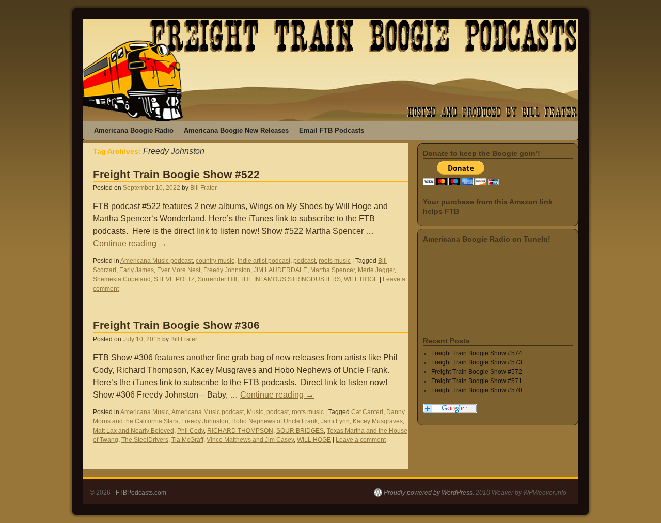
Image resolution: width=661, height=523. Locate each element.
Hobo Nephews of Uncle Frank (274, 421)
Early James (136, 270)
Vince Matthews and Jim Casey (250, 439)
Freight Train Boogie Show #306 (176, 325)
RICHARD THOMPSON (240, 430)
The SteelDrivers (144, 439)
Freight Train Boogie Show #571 (476, 381)
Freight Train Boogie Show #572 (476, 371)
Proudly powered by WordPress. (429, 492)
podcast (304, 260)
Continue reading (130, 243)
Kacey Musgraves (378, 421)
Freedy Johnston (226, 270)
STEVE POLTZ (174, 279)
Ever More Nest (178, 270)
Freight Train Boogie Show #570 (476, 390)
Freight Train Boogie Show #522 (176, 174)
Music (255, 412)
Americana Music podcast (156, 260)
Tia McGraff (187, 439)
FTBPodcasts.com (141, 492)
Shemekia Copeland (122, 279)
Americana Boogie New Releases (236, 130)
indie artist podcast (264, 260)
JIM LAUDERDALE (280, 270)
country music (215, 260)
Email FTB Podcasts (331, 130)
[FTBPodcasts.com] (330, 70)
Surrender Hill (217, 279)
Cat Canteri (367, 412)
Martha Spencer (332, 270)
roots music (335, 260)
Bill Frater (203, 188)
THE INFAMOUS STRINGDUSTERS (290, 279)
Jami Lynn (335, 421)
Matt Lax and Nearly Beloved (133, 430)
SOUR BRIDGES (300, 430)
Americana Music (144, 412)
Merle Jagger (376, 270)
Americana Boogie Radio (134, 130)
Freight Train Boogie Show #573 (476, 362)
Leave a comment (361, 439)
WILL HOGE (361, 279)
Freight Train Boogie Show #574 (476, 353)
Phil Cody (190, 430)
